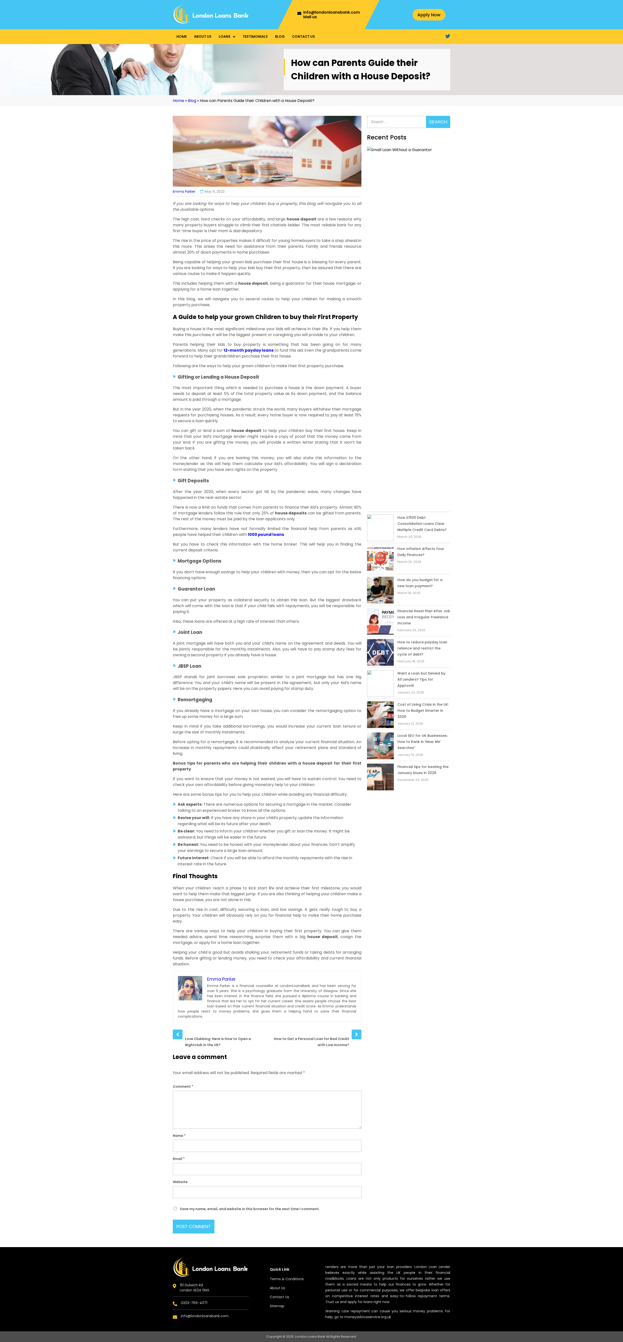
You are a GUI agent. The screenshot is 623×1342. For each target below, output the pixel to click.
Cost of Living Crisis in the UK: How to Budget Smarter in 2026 (423, 710)
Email (179, 1158)
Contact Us (303, 36)
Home (181, 36)
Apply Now (428, 15)
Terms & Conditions (287, 1279)
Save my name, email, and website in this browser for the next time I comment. (250, 1208)
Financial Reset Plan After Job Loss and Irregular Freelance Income (423, 617)
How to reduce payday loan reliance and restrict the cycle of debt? (422, 648)
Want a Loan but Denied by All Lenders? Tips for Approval (421, 679)
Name (179, 1135)
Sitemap (277, 1306)
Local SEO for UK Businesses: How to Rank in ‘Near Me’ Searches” (422, 741)
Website (180, 1181)
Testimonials (255, 36)
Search (438, 121)
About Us (202, 36)
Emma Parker (184, 191)
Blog (280, 36)
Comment (183, 1086)
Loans (224, 36)
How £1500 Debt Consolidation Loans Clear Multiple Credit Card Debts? (422, 523)
